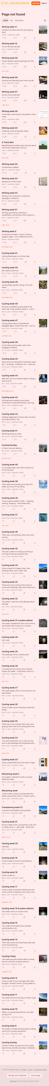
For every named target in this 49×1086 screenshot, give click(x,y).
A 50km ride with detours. (12, 448)
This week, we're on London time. (15, 911)
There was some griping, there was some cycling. (18, 536)
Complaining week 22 (12, 807)
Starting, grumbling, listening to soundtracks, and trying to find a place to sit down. (19, 213)
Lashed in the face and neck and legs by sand (17, 31)
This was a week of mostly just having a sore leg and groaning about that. (17, 552)
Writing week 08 (10, 77)
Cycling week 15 (9, 923)
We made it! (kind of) (10, 270)
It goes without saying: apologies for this (18, 61)
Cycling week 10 (9, 1009)
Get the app (35, 1075)
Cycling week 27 (10, 687)
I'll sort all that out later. (11, 46)
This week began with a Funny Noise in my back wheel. (18, 691)
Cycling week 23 (10, 759)
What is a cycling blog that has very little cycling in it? (17, 1013)
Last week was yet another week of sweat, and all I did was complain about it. (18, 960)
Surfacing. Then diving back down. (15, 131)
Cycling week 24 (10, 738)
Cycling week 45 (10, 359)
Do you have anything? (11, 95)
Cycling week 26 (10, 704)
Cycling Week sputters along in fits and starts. (17, 286)
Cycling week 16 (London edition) (18, 908)
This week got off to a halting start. (15, 654)
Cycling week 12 (9, 978)
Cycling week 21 (9, 822)
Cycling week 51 (9, 253)
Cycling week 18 (9, 872)
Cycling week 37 (10, 515)
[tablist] (13, 20)
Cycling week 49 (10, 282)
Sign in (44, 3)
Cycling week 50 (10, 267)
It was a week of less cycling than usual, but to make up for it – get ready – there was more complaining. (19, 826)
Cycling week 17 (9, 886)
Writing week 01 (9, 209)
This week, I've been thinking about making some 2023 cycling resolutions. (19, 1030)
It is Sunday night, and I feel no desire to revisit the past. (18, 468)
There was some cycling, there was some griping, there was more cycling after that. (18, 725)
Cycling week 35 (10, 548)
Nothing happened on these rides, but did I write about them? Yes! (19, 418)
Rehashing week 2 (10, 774)
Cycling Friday (9, 956)
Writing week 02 (10, 193)
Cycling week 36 (10, 532)
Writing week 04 (10, 164)
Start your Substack (18, 1075)
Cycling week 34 (10, 565)
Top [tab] (11, 20)
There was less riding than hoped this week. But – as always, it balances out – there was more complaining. (19, 363)
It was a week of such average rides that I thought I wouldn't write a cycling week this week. (19, 982)
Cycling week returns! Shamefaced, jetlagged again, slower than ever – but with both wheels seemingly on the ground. (19, 324)
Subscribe (35, 3)
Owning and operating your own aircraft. (18, 80)
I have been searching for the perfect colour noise (19, 115)
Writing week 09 (10, 58)
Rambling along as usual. (12, 434)
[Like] (3, 475)
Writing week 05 (10, 128)
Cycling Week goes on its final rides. (16, 256)
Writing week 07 (9, 92)
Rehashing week (10, 790)
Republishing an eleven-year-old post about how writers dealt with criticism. (19, 146)
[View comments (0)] (14, 370)
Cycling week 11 (9, 995)
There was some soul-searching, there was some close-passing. (18, 943)
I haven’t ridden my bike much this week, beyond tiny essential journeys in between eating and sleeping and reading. (18, 1046)
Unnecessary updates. (10, 167)
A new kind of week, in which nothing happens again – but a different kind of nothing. (17, 235)
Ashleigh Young (14, 35)
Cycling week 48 (10, 304)
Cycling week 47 (10, 320)
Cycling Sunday (9, 445)
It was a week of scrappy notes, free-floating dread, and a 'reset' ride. (16, 569)
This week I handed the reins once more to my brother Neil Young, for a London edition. (18, 624)
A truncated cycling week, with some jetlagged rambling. (16, 346)
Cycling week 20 (10, 843)
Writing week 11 (9, 27)
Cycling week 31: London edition (17, 620)
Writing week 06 (10, 111)
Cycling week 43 (10, 397)
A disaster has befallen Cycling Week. (16, 810)
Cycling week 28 (10, 666)
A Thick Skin (8, 142)
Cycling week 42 (10, 414)
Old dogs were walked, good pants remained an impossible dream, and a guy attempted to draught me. (18, 401)
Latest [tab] (5, 20)
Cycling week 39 (10, 481)
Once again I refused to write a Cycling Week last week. (17, 778)
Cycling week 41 (9, 431)
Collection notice (40, 1069)
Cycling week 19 (9, 858)
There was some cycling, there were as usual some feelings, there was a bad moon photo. (19, 586)
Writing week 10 (9, 43)
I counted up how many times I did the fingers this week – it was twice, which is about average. (17, 670)
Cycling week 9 (9, 1026)
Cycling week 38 (10, 498)
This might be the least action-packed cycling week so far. (16, 927)
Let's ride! (5, 640)
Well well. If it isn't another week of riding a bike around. (19, 379)
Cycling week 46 (10, 342)
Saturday (5, 846)
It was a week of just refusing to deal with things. (18, 708)
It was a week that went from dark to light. (18, 762)
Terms (30, 1069)
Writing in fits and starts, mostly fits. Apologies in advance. (16, 197)
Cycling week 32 (10, 598)
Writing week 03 (10, 178)
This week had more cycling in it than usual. (19, 998)
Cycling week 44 (10, 375)
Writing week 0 (9, 231)
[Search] (45, 20)
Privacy (24, 1069)
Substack (13, 1081)
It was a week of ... (9, 875)
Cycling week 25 (10, 721)
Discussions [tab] (19, 20)
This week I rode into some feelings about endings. (18, 602)
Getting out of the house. (11, 181)
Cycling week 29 (10, 651)
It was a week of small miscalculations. (17, 861)
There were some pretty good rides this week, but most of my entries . (17, 485)
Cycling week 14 (9, 939)
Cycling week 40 (10, 464)
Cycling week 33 (10, 582)
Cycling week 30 (10, 637)
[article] (24, 32)
